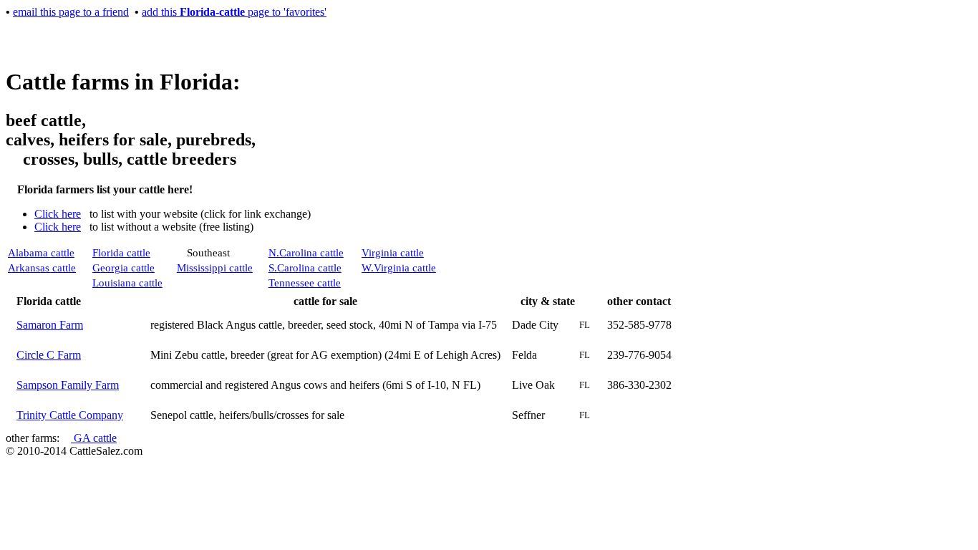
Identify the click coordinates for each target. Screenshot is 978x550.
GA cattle (94, 438)
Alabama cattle (41, 253)
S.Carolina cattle (305, 268)
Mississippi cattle (215, 268)
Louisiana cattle (127, 283)
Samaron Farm (49, 325)
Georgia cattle (123, 268)
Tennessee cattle (304, 283)
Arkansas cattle (42, 268)
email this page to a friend (71, 12)
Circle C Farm (48, 355)
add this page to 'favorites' (234, 12)
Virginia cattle (393, 253)
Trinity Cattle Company (69, 415)
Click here (57, 214)
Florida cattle (121, 253)
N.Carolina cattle (306, 253)
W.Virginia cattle (399, 268)
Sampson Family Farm (67, 385)
